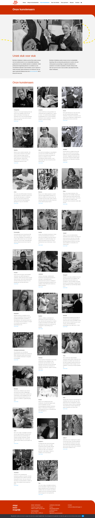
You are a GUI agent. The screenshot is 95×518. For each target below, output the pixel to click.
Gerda (40, 232)
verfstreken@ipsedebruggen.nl (75, 507)
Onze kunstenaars (44, 2)
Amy (39, 150)
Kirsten (16, 272)
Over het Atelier (55, 2)
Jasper (64, 233)
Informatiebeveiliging (54, 508)
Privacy (51, 507)
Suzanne (16, 472)
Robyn (40, 399)
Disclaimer (51, 511)
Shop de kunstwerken (33, 2)
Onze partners (64, 2)
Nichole (65, 315)
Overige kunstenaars (19, 350)
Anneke (65, 149)
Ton (39, 483)
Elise (64, 191)
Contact (77, 2)
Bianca (40, 192)
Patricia (40, 357)
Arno (15, 192)
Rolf (64, 397)
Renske (16, 389)
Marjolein (16, 313)
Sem (15, 430)
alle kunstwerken (34, 71)
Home (24, 2)
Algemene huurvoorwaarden (55, 513)
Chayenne (16, 110)
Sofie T (65, 438)
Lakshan (40, 274)
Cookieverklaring (53, 510)
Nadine (40, 316)
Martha (16, 150)
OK (82, 516)
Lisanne (40, 110)
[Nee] (93, 516)
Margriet (65, 275)
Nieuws (72, 2)
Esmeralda (16, 232)
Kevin (64, 110)
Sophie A (40, 441)
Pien (64, 355)
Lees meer (16, 121)
